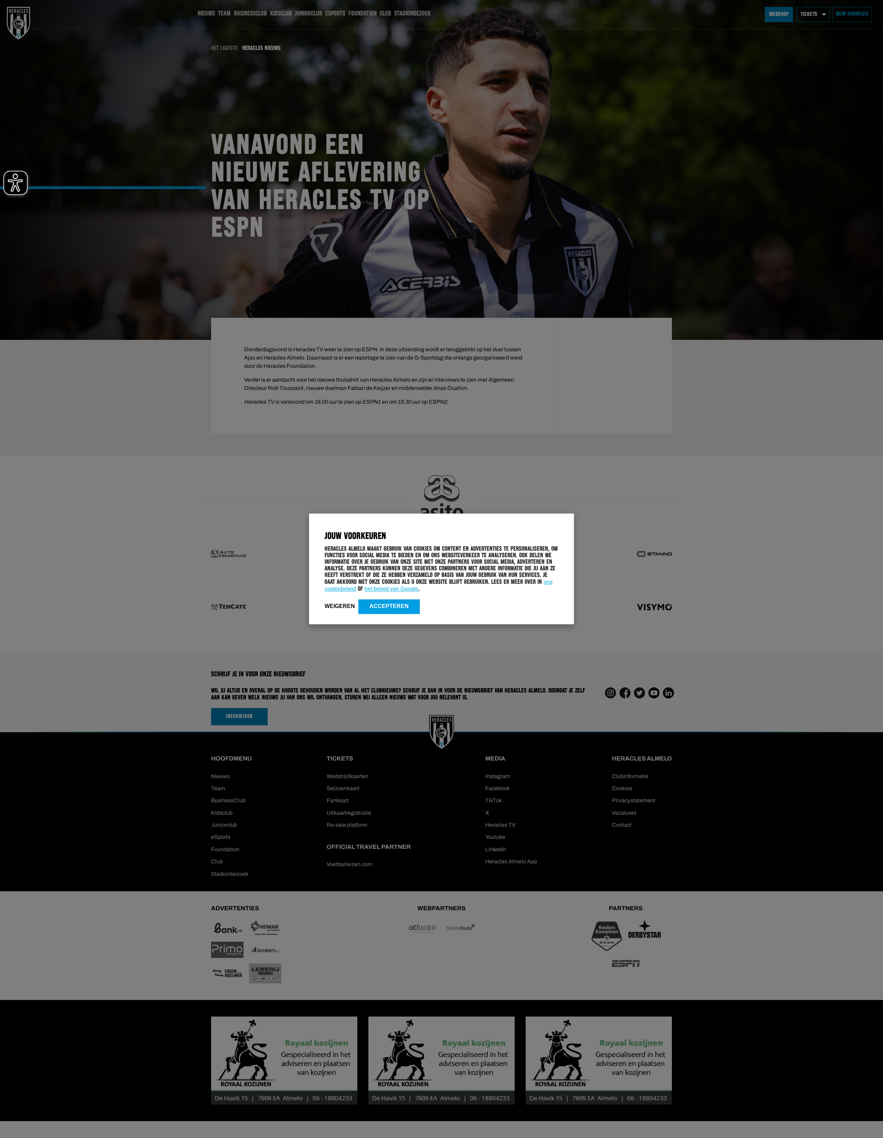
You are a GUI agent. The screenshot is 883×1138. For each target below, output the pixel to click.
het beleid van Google (391, 589)
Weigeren (340, 606)
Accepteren (389, 606)
